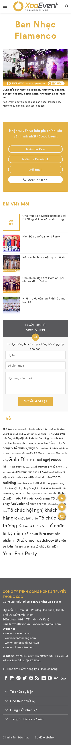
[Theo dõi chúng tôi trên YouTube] (50, 678)
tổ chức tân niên (47, 546)
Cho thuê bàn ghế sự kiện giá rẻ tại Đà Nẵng (44, 429)
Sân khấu (57, 471)
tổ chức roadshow (37, 540)
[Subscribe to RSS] (37, 678)
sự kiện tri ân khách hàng (39, 477)
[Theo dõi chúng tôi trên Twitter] (25, 678)
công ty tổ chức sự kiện (19, 447)
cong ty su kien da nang (42, 668)
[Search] (66, 6)
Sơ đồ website (44, 737)
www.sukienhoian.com (19, 647)
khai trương (17, 466)
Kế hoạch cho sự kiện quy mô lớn (44, 257)
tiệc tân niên (55, 493)
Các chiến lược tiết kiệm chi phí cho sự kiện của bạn (43, 279)
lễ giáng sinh (29, 466)
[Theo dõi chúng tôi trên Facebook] (6, 678)
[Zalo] (62, 516)
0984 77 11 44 (35, 329)
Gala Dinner (22, 459)
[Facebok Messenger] (62, 507)
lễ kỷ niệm (56, 466)
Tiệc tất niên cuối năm (32, 498)
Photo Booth (47, 471)
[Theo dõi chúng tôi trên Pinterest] (31, 678)
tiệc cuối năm (39, 493)
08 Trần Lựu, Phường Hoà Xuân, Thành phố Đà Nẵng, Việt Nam (33, 612)
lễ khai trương (42, 466)
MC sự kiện (21, 472)
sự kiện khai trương (17, 477)
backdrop (19, 429)
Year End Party (20, 553)
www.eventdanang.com (20, 638)
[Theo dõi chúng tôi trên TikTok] (18, 678)
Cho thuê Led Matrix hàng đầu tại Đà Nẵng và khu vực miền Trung (44, 217)
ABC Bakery (8, 429)
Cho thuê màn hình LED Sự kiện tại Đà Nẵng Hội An (28, 434)
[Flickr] (56, 678)
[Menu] (5, 6)
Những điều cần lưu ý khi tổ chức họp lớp (43, 300)
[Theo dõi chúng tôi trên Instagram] (12, 678)
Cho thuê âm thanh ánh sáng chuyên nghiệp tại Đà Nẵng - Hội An (34, 440)
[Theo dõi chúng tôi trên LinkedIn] (44, 678)
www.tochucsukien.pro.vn (22, 642)
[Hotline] (62, 498)
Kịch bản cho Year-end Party (41, 236)
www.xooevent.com (18, 633)
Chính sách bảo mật (16, 737)
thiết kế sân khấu (24, 483)
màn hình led (34, 472)
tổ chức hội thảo (26, 518)
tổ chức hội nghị (36, 503)
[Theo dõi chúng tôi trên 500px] (63, 678)
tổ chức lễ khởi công (33, 526)
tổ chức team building (24, 546)
